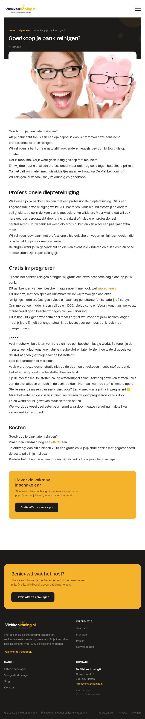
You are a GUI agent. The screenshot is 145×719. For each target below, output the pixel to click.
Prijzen (80, 640)
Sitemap (136, 712)
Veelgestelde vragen (16, 675)
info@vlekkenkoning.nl (89, 683)
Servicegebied (85, 646)
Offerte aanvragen (15, 669)
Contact (9, 687)
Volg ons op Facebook (18, 651)
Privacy (122, 712)
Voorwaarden (106, 712)
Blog (7, 681)
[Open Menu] (138, 9)
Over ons (81, 628)
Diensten (81, 634)
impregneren (107, 288)
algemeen (24, 30)
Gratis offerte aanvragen (37, 507)
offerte (56, 442)
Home (11, 30)
